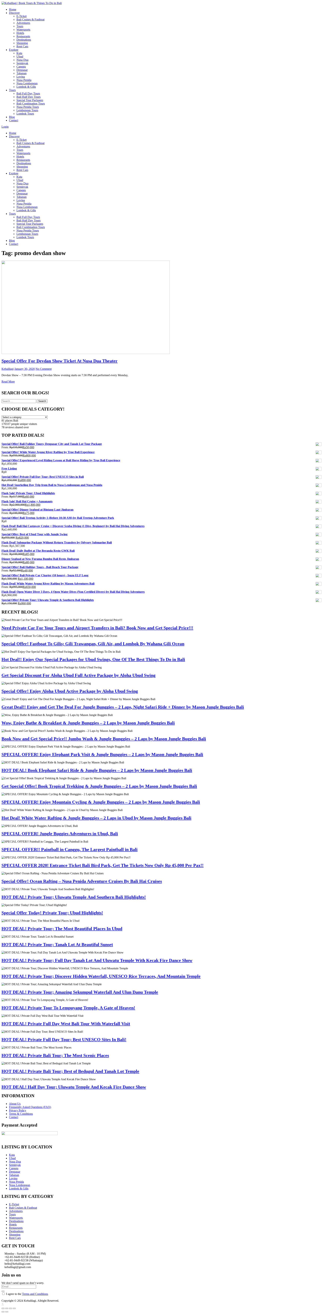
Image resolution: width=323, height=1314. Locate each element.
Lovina (20, 76)
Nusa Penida (23, 80)
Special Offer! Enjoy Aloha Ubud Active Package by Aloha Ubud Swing (69, 691)
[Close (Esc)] (2, 1308)
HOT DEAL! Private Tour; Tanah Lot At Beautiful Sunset (57, 944)
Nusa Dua (22, 59)
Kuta (19, 53)
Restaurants (23, 36)
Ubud (19, 56)
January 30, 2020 (24, 368)
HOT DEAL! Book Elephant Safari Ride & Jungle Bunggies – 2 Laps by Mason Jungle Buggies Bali (96, 770)
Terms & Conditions (21, 1113)
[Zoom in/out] (14, 1308)
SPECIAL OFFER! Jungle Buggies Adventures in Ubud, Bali (59, 833)
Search (42, 401)
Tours (19, 26)
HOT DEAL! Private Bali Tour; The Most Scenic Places (55, 1055)
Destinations (23, 39)
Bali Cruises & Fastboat (30, 19)
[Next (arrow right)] (6, 1311)
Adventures (23, 22)
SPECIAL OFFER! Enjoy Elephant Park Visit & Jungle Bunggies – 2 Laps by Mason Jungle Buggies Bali (102, 754)
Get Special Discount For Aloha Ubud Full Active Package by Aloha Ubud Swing (78, 675)
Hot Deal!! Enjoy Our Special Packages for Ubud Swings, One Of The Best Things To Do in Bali (93, 659)
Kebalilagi (7, 368)
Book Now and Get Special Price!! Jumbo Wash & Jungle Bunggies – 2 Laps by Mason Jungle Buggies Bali (103, 738)
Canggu (21, 66)
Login (5, 126)
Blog (12, 117)
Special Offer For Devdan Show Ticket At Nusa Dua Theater (59, 360)
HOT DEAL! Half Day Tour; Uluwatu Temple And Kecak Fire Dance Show (73, 1087)
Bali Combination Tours (30, 103)
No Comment (44, 368)
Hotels (20, 33)
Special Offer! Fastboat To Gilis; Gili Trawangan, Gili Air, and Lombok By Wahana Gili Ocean (92, 643)
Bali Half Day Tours (28, 96)
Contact (13, 120)
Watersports (23, 29)
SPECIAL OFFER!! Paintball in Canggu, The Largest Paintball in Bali (69, 849)
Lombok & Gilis (26, 86)
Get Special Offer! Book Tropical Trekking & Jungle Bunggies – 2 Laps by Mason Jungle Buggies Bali (99, 786)
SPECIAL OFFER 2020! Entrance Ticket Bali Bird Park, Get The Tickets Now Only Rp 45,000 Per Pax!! (102, 865)
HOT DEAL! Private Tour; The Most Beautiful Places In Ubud (61, 928)
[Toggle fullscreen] (10, 1308)
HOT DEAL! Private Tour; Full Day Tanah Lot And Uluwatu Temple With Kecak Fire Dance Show (96, 960)
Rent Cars (22, 46)
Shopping (22, 43)
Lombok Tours (25, 113)
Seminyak (22, 63)
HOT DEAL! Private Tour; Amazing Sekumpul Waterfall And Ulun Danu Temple (79, 992)
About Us (15, 1103)
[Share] (6, 1308)
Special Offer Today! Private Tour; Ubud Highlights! (52, 912)
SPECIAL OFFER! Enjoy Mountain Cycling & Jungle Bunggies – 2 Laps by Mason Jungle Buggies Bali (100, 802)
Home (12, 9)
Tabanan (21, 73)
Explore (13, 49)
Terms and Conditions (35, 1294)
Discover (14, 12)
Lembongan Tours (27, 110)
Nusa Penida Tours (27, 106)
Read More (8, 381)
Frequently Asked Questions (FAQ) (30, 1107)
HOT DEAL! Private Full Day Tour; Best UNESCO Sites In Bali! (63, 1039)
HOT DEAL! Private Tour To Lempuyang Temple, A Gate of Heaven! (68, 1007)
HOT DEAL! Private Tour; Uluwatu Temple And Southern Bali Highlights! (73, 897)
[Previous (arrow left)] (2, 1311)
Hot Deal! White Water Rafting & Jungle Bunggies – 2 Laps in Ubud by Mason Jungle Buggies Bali (96, 818)
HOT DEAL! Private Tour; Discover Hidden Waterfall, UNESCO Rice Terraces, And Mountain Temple (101, 976)
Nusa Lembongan (27, 83)
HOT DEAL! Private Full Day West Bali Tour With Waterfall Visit (65, 1023)
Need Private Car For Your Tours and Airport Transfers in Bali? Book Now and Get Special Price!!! (97, 627)
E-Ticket (21, 16)
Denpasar (22, 70)
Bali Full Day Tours (28, 93)
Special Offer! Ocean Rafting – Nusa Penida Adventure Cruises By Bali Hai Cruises (81, 881)
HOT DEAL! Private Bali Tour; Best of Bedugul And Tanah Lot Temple (70, 1071)
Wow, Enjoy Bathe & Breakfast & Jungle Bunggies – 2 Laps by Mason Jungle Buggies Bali (88, 722)
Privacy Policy (17, 1110)
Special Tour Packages (29, 100)
